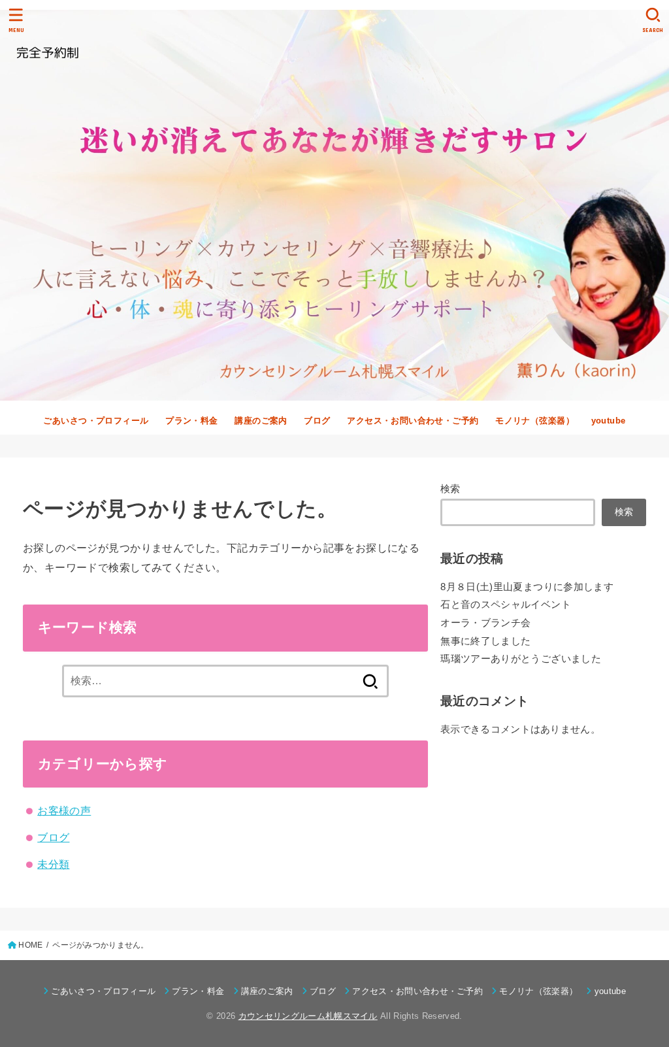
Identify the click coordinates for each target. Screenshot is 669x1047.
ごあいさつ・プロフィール (95, 420)
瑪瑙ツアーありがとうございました (520, 659)
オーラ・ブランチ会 (485, 623)
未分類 (53, 864)
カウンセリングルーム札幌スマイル (308, 1016)
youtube (608, 420)
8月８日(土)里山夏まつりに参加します (526, 587)
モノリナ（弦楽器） (534, 420)
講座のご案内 (261, 420)
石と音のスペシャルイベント (505, 604)
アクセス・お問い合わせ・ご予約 (412, 420)
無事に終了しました (485, 641)
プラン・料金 (191, 420)
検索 (450, 489)
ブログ (317, 420)
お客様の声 (64, 810)
